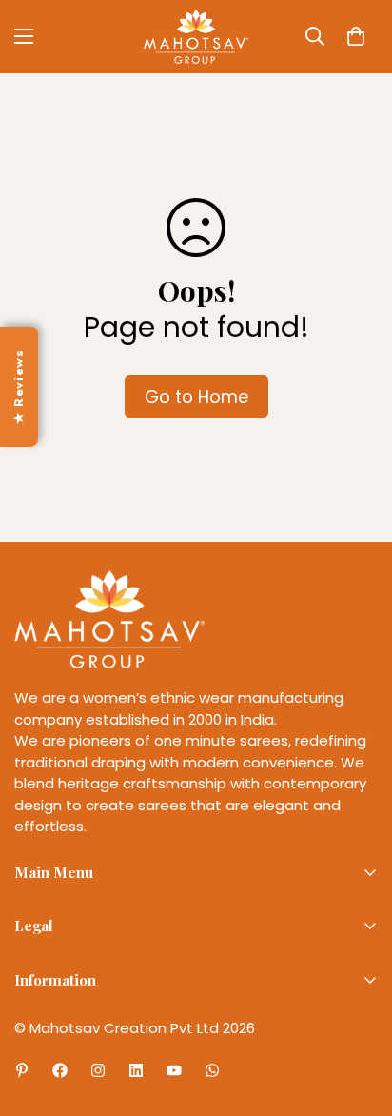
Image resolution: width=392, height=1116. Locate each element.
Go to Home (196, 397)
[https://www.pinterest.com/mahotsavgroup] (21, 1070)
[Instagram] (98, 1070)
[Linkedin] (136, 1070)
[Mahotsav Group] (196, 36)
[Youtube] (174, 1070)
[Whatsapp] (212, 1070)
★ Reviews (19, 386)
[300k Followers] (60, 1070)
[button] (356, 36)
